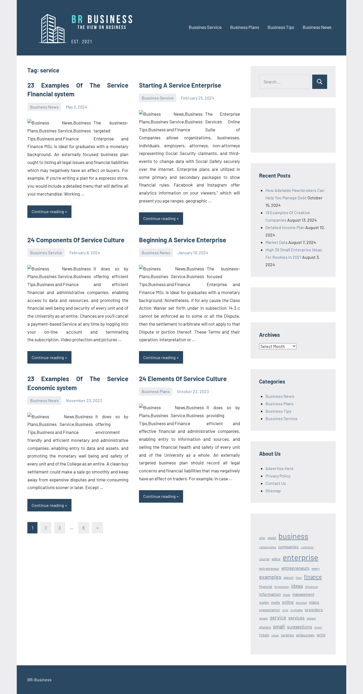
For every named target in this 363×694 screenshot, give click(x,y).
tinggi (318, 627)
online (288, 602)
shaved (311, 618)
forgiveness (281, 586)
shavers (265, 627)
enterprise (300, 557)
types (264, 634)
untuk (275, 635)
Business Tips (281, 27)
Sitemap (273, 490)
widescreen (305, 635)
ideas (297, 586)
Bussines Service (205, 27)
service (278, 617)
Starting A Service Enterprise (180, 85)
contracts (307, 547)
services (296, 617)
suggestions (299, 627)
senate (263, 618)
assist (272, 538)
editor (276, 559)
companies (288, 546)
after (262, 538)
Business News (317, 27)
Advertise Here (279, 468)
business (293, 536)
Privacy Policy (277, 475)
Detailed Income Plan (285, 227)
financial (265, 586)
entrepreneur (269, 568)
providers (314, 609)
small (279, 626)
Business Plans (244, 27)
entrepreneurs (295, 568)
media (275, 602)
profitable (296, 610)
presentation (269, 609)
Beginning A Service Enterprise (182, 240)
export (289, 577)
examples (270, 577)
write (321, 634)
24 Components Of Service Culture (75, 240)
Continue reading (48, 211)
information (270, 594)
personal (301, 602)
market (264, 602)
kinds (286, 594)
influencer (311, 586)
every (315, 568)
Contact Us (275, 483)
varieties (287, 635)
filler (299, 577)
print (285, 610)
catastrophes (267, 547)
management (303, 594)
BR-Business (39, 679)
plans (314, 602)
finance (313, 576)
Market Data (276, 242)
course (264, 559)
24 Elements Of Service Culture (183, 378)
